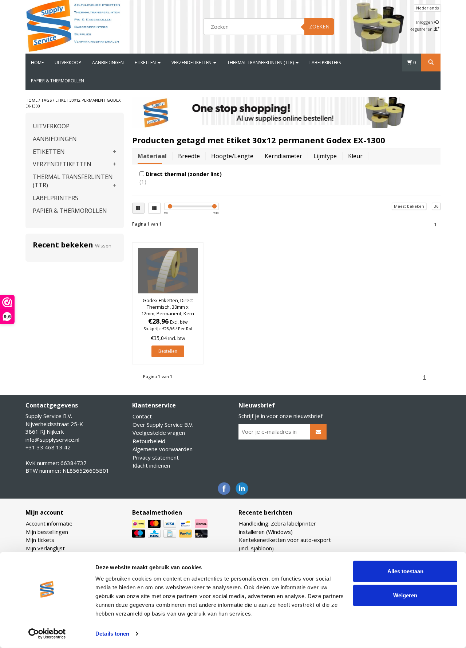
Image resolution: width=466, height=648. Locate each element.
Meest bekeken (409, 206)
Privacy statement (156, 457)
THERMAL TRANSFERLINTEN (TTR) (261, 62)
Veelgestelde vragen (159, 432)
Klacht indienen (151, 465)
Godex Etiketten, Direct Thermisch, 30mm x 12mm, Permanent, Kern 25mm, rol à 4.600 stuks (167, 310)
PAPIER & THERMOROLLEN (57, 81)
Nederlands (427, 8)
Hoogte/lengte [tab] (232, 156)
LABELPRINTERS (325, 62)
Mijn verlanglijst (45, 548)
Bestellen (167, 351)
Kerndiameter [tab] (283, 156)
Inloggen (425, 22)
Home (37, 62)
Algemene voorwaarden (163, 449)
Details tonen (112, 634)
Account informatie (49, 523)
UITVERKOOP (68, 62)
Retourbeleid (149, 441)
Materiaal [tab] (152, 156)
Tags (46, 100)
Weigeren (405, 595)
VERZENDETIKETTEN (192, 62)
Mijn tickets (40, 539)
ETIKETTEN (146, 62)
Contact (142, 416)
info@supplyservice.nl (52, 439)
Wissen (103, 245)
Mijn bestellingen (47, 531)
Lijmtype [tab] (325, 156)
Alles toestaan (405, 571)
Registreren (422, 29)
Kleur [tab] (355, 156)
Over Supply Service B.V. (163, 424)
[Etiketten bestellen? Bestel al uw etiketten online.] (73, 25)
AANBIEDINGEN (108, 62)
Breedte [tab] (189, 156)
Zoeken (319, 26)
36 (436, 206)
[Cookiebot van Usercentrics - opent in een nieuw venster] (47, 633)
